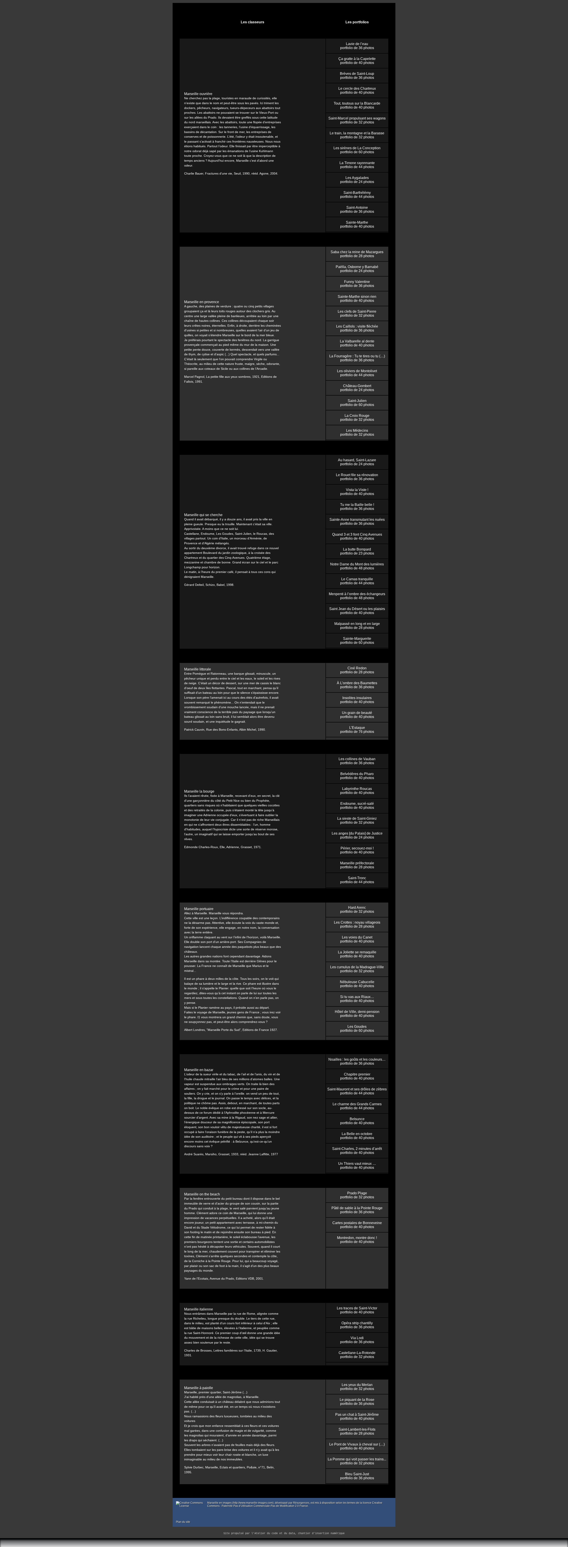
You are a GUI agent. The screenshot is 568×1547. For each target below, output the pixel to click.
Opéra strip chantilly (357, 1323)
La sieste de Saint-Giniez (357, 818)
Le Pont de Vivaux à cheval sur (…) (357, 1444)
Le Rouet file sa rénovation (357, 475)
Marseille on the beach (202, 1194)
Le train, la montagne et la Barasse (357, 133)
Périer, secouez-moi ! (357, 848)
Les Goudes (357, 1026)
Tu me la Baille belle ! (357, 505)
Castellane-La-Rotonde (357, 1353)
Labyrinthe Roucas (357, 789)
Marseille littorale (197, 669)
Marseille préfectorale (357, 863)
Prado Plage (357, 1193)
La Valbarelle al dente (357, 341)
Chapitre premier (357, 1074)
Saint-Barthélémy (357, 193)
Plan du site (183, 1521)
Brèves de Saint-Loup (357, 74)
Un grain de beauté (357, 713)
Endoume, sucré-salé (357, 803)
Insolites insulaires (357, 698)
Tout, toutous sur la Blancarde (357, 103)
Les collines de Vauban (357, 759)
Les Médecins (357, 430)
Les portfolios (357, 22)
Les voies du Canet (357, 937)
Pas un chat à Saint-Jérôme (357, 1414)
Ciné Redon (357, 668)
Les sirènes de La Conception (357, 148)
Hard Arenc (357, 907)
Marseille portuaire (198, 909)
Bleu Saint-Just (357, 1474)
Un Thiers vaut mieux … (357, 1163)
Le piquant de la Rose (357, 1400)
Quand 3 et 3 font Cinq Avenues (357, 534)
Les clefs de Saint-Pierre (357, 311)
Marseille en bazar (198, 1070)
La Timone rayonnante (357, 163)
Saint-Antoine (357, 207)
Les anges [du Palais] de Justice (357, 833)
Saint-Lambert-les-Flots (357, 1429)
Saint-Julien (357, 401)
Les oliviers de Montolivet (357, 371)
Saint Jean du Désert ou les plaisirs (357, 609)
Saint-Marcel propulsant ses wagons (357, 118)
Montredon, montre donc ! (357, 1238)
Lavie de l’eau (357, 44)
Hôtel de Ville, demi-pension (357, 1012)
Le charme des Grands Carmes (357, 1104)
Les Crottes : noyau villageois (357, 922)
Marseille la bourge (199, 791)
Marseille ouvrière (198, 94)
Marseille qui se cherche (203, 515)
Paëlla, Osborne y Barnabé (357, 267)
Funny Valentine (357, 282)
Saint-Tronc (357, 878)
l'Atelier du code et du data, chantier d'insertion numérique (298, 1533)
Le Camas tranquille (357, 579)
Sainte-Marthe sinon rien (357, 296)
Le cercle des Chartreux (357, 88)
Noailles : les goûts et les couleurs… (357, 1059)
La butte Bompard (357, 549)
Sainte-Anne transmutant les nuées (357, 519)
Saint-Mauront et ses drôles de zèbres (357, 1089)
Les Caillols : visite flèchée (357, 326)
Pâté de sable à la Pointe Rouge (357, 1208)
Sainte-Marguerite (357, 638)
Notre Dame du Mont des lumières (357, 564)
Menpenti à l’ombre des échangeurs (357, 594)
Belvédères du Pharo (357, 774)
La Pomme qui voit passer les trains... (357, 1459)
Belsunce (357, 1119)
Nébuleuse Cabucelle (357, 982)
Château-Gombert (357, 386)
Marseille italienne (198, 1309)
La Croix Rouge (357, 416)
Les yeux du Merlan (357, 1385)
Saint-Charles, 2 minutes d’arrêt (357, 1149)
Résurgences (301, 1502)
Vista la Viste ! (357, 490)
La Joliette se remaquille (357, 952)
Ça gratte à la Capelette (357, 59)
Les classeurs (252, 22)
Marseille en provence (201, 302)
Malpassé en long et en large (357, 624)
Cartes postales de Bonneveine (357, 1223)
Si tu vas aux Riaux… (357, 997)
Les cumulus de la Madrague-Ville (357, 967)
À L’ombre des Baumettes (357, 683)
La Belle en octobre (357, 1134)
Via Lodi (357, 1338)
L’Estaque (357, 728)
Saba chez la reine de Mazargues (357, 252)
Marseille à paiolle (198, 1388)
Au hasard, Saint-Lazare (357, 460)
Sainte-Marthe (357, 222)
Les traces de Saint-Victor (357, 1308)
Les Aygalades (357, 178)
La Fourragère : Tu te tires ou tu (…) (357, 356)
